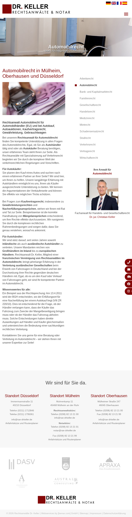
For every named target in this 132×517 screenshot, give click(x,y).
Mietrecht (85, 124)
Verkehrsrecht (87, 144)
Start (47, 50)
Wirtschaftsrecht (89, 157)
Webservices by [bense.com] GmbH (59, 513)
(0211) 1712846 (26, 410)
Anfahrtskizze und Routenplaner (21, 423)
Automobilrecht (78, 50)
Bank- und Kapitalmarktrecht (96, 91)
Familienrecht (87, 98)
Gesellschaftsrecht (90, 105)
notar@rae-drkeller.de (64, 430)
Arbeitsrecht (86, 78)
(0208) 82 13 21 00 (69, 414)
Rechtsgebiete (60, 50)
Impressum (95, 513)
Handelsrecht (87, 111)
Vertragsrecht (87, 151)
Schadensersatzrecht (92, 131)
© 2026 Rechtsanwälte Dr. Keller (22, 513)
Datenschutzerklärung (114, 513)
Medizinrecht (87, 118)
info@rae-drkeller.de (21, 419)
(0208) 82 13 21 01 (69, 426)
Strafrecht (85, 138)
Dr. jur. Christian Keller (102, 217)
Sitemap (84, 513)
